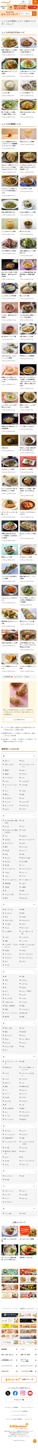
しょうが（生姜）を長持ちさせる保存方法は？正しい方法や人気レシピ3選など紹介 (19, 728)
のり (6, 1050)
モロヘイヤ (25, 1164)
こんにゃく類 (9, 894)
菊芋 (6, 847)
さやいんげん (9, 920)
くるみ (7, 872)
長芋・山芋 (8, 1028)
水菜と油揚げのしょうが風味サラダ (28, 252)
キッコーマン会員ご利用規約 (14, 1419)
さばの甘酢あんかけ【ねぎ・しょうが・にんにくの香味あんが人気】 (28, 645)
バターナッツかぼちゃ (27, 1074)
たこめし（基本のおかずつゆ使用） (9, 316)
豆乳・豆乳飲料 (10, 1006)
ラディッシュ (9, 1191)
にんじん (7, 1043)
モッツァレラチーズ (27, 1161)
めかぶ (23, 1151)
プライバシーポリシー (27, 1407)
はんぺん (24, 1090)
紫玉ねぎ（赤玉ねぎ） (10, 1152)
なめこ (7, 1039)
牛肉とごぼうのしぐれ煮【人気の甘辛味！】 (27, 51)
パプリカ (24, 1079)
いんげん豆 (25, 781)
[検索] (34, 13)
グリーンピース (26, 869)
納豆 (6, 1032)
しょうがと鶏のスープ (26, 93)
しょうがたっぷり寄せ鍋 (9, 296)
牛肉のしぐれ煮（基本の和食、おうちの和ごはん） (28, 449)
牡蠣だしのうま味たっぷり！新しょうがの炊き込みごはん (9, 379)
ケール (23, 876)
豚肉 (22, 1108)
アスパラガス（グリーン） (27, 765)
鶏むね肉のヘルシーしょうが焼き (9, 72)
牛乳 (22, 854)
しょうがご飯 (5, 93)
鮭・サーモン (9, 909)
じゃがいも (25, 937)
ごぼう (23, 883)
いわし (7, 781)
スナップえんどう (27, 954)
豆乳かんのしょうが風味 (27, 141)
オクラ (23, 809)
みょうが (24, 1147)
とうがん (24, 1002)
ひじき (23, 1097)
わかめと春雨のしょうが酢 (28, 212)
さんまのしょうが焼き (8, 469)
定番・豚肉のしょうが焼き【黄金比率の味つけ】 (9, 51)
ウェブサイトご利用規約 (11, 1407)
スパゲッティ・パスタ (11, 1062)
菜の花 (23, 1032)
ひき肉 (7, 1097)
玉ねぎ (23, 987)
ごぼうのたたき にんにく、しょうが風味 (9, 357)
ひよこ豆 (7, 1101)
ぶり (6, 1112)
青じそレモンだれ (25, 231)
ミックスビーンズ (10, 1142)
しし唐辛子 (8, 931)
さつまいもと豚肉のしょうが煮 (28, 667)
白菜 (22, 1061)
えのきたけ (8, 798)
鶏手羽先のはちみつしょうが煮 (9, 622)
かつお (7, 826)
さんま (7, 928)
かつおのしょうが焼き (26, 469)
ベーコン (7, 1115)
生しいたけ (25, 928)
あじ (22, 761)
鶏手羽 (7, 1017)
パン (6, 1090)
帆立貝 (23, 1119)
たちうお (24, 984)
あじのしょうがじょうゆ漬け (28, 534)
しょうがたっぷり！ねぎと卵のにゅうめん (9, 406)
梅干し (7, 794)
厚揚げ (7, 770)
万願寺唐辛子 (9, 1138)
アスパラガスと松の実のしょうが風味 (9, 577)
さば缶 (23, 917)
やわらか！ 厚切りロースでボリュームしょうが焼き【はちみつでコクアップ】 (10, 167)
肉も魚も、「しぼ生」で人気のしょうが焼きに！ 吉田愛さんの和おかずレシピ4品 (19, 740)
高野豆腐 (7, 883)
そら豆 (7, 965)
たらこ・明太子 (26, 991)
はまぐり (7, 1083)
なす (22, 1028)
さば (6, 917)
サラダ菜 (7, 924)
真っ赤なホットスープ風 (9, 336)
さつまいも (8, 913)
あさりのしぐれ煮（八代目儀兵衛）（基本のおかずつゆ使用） (9, 274)
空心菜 (7, 865)
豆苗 (6, 1009)
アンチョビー (9, 777)
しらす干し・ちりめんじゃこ (11, 946)
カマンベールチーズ (27, 839)
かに (22, 826)
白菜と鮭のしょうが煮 (26, 336)
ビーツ (7, 1094)
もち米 (7, 1161)
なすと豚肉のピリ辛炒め (9, 251)
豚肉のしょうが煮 (7, 557)
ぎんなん (7, 861)
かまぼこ (7, 839)
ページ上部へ (34, 1441)
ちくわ (23, 995)
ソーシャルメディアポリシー (19, 1415)
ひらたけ (24, 1101)
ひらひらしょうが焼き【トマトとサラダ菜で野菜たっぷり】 (9, 191)
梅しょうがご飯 (24, 296)
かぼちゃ (24, 836)
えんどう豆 (25, 802)
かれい (23, 843)
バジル (7, 1073)
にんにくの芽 (9, 1046)
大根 (22, 976)
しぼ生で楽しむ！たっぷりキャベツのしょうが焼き (28, 72)
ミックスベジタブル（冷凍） (27, 1143)
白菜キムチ (8, 1067)
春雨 (6, 1086)
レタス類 (24, 1194)
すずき (23, 950)
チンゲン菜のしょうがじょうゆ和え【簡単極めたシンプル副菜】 (28, 600)
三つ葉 (7, 1147)
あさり (7, 761)
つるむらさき (9, 1002)
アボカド (24, 774)
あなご (23, 770)
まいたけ (7, 1131)
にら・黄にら (25, 1039)
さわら (23, 924)
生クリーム (8, 1035)
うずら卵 (24, 785)
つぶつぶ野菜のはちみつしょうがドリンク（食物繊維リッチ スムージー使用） (9, 144)
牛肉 (6, 854)
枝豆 (22, 794)
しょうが (24, 941)
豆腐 (22, 1006)
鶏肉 (22, 1017)
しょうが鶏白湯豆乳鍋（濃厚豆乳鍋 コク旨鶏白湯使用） (28, 274)
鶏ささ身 (24, 1013)
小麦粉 (23, 887)
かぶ (6, 836)
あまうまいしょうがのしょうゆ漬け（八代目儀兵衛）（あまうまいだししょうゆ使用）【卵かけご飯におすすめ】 (28, 381)
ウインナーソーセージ (11, 786)
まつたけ (24, 1134)
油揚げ (7, 774)
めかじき (24, 898)
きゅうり (7, 858)
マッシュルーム (10, 1134)
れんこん (24, 1198)
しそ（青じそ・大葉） (27, 932)
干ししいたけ (9, 1119)
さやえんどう (25, 920)
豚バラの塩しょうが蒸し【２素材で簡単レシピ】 (9, 113)
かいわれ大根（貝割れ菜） (11, 822)
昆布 (6, 898)
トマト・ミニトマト (11, 1013)
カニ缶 (23, 830)
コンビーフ (25, 894)
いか (22, 777)
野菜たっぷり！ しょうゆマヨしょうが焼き (28, 406)
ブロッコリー (25, 1112)
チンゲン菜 (8, 998)
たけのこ (24, 980)
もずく (7, 1157)
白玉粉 (7, 950)
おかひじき (25, 805)
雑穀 (22, 909)
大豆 (6, 980)
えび (22, 798)
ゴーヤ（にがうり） (11, 880)
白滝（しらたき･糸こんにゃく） (28, 946)
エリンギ (7, 802)
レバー (7, 1198)
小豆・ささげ (9, 764)
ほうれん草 (25, 1115)
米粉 (22, 891)
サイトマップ (28, 1419)
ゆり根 (7, 1179)
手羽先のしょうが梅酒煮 (27, 356)
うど (6, 791)
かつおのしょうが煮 (26, 557)
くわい (7, 876)
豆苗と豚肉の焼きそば (8, 212)
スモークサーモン (27, 958)
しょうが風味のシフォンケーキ (9, 667)
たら (6, 991)
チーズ (7, 995)
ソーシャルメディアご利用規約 (18, 1411)
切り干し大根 (25, 858)
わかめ (23, 1213)
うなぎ (23, 791)
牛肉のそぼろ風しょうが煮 (9, 643)
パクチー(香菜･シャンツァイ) (27, 1068)
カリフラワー (9, 843)
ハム (22, 1083)
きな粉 (7, 850)
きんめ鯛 (24, 861)
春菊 (6, 941)
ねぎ (22, 1046)
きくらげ (24, 847)
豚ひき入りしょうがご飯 (27, 621)
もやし (7, 1164)
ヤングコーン (9, 1176)
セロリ (23, 961)
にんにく (24, 1043)
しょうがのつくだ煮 (26, 188)
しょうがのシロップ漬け (9, 231)
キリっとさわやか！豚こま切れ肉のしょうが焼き (9, 489)
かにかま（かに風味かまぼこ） (11, 831)
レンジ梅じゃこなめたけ (27, 426)
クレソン (24, 872)
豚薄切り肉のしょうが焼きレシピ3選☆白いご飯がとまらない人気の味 (19, 734)
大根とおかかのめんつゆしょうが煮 (28, 113)
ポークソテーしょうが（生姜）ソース (9, 513)
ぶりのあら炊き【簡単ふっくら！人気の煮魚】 (28, 316)
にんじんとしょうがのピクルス (9, 599)
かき (22, 820)
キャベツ (24, 850)
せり (6, 961)
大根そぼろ (5, 448)
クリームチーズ (10, 869)
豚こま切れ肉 (9, 1108)
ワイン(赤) (8, 1213)
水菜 (22, 1138)
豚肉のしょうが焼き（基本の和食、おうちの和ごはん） (28, 491)
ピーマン (24, 1094)
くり (22, 865)
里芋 (22, 913)
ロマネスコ (8, 1202)
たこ (6, 984)
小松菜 (7, 887)
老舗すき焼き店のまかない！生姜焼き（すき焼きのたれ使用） (9, 536)
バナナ (7, 1079)
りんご (23, 1191)
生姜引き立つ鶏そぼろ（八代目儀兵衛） (9, 427)
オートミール (9, 805)
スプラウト (8, 958)
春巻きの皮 (25, 1086)
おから (7, 809)
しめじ (7, 937)
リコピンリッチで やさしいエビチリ (28, 513)
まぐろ (23, 1131)
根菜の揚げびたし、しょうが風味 (28, 577)
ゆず (22, 1176)
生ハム (23, 1035)
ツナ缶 (23, 998)
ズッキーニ (8, 954)
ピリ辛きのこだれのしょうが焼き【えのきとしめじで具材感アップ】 (28, 167)
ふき (22, 1105)
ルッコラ (7, 1194)
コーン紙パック (26, 880)
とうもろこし (25, 1009)
